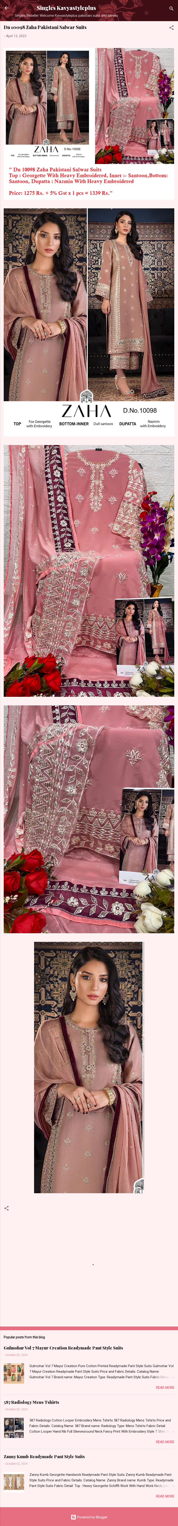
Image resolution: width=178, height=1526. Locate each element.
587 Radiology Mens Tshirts (31, 1402)
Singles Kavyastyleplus (66, 7)
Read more (165, 1387)
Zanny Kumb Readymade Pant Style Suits (44, 1456)
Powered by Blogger (92, 1517)
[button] (171, 28)
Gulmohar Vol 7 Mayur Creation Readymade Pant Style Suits (63, 1348)
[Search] (171, 9)
